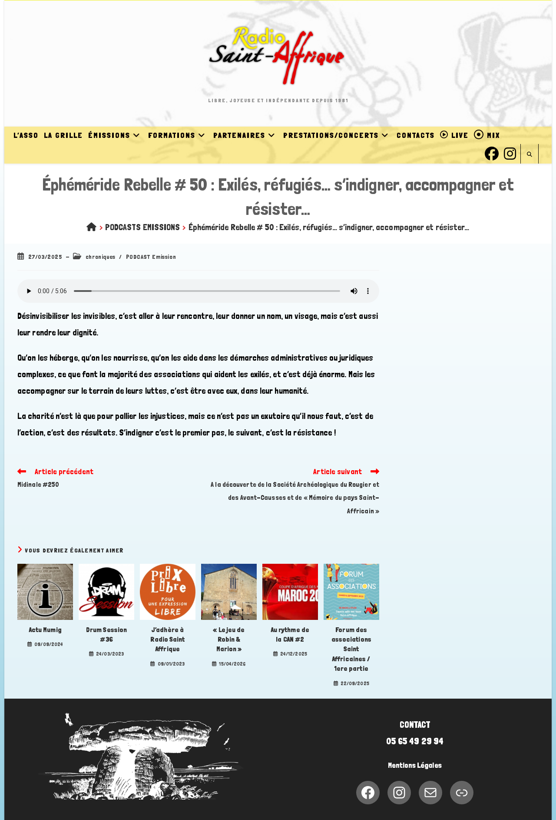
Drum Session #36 (106, 634)
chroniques (101, 256)
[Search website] (529, 155)
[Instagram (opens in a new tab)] (510, 152)
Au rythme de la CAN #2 (290, 634)
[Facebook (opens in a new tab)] (492, 152)
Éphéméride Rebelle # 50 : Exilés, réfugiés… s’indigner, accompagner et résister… (329, 227)
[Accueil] (91, 227)
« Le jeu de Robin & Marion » (229, 639)
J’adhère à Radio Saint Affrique (167, 639)
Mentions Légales (415, 765)
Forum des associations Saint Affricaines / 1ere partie (351, 649)
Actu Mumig (45, 630)
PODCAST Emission (151, 256)
